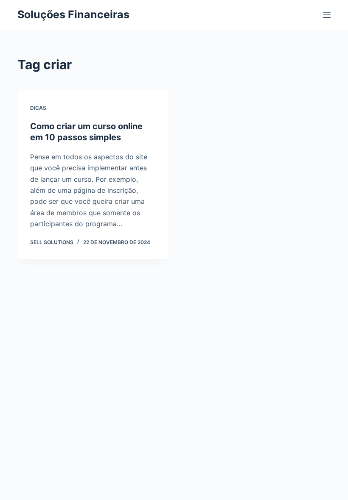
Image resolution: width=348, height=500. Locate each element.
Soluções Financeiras (73, 14)
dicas (38, 108)
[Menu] (327, 15)
